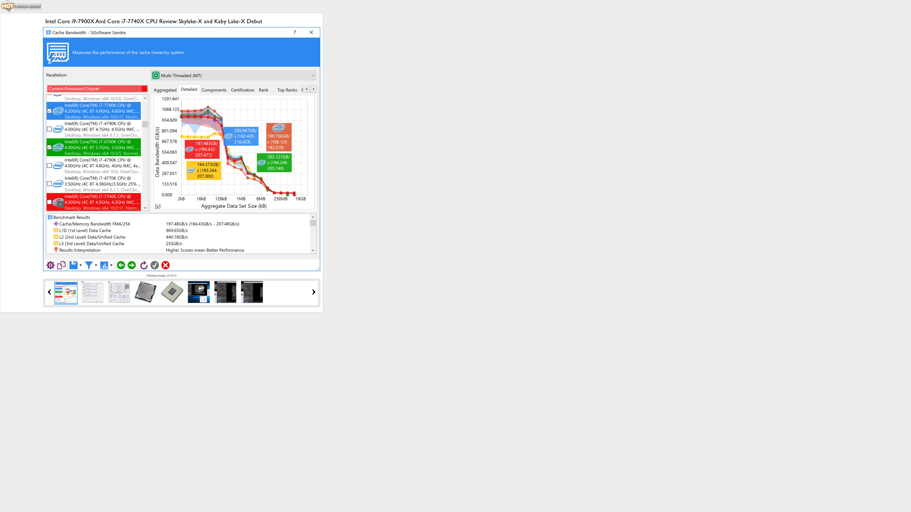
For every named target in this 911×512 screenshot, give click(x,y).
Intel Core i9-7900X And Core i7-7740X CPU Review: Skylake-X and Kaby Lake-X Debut (153, 21)
